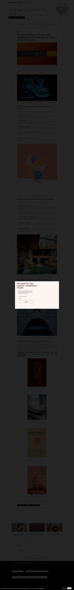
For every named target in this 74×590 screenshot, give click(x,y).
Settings (64, 588)
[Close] (72, 588)
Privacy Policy (41, 588)
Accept (69, 588)
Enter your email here (22, 296)
